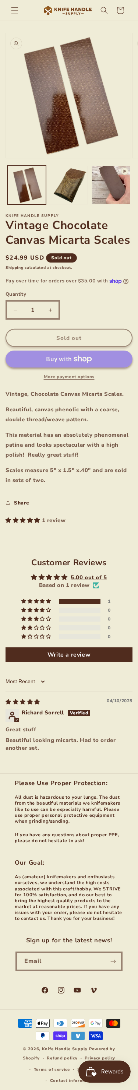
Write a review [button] (69, 655)
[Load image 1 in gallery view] (26, 185)
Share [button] (21, 502)
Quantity (16, 294)
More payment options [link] (69, 377)
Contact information (72, 1080)
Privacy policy (100, 1058)
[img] (23, 702)
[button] (15, 10)
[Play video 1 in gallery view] (111, 185)
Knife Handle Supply (65, 1049)
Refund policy (62, 1058)
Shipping (15, 267)
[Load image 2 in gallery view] (69, 185)
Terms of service (52, 1069)
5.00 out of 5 (89, 577)
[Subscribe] (113, 961)
